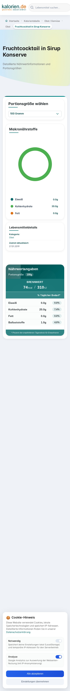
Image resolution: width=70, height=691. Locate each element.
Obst (11, 237)
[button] (57, 114)
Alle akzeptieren (35, 673)
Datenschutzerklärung (18, 632)
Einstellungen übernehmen (35, 681)
